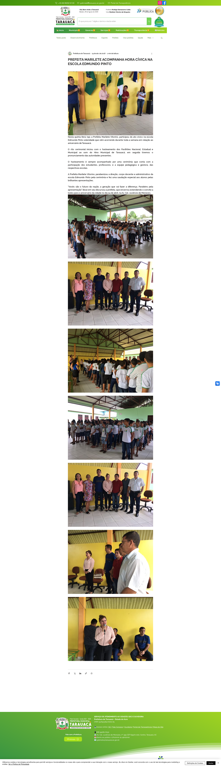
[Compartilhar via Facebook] (69, 673)
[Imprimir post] (91, 673)
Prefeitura (93, 38)
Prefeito (115, 38)
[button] (75, 30)
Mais (149, 38)
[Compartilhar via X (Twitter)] (75, 673)
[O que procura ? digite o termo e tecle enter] (149, 21)
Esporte (105, 38)
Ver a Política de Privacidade (18, 764)
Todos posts (61, 38)
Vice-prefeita (128, 38)
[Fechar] (218, 763)
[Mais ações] (151, 53)
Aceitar (211, 763)
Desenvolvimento (77, 38)
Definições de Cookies (195, 763)
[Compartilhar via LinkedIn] (80, 673)
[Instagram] (160, 3)
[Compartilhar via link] (86, 673)
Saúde (140, 38)
